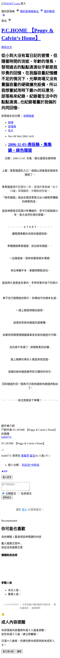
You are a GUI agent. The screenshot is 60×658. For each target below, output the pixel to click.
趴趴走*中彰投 (30, 465)
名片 (10, 130)
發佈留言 (7, 497)
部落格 (12, 126)
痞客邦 (25, 455)
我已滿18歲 (8, 651)
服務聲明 (36, 608)
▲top (4, 470)
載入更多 (7, 477)
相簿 (10, 122)
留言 (32, 455)
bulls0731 (6, 437)
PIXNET (15, 604)
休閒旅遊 (28, 115)
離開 (19, 651)
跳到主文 (6, 47)
